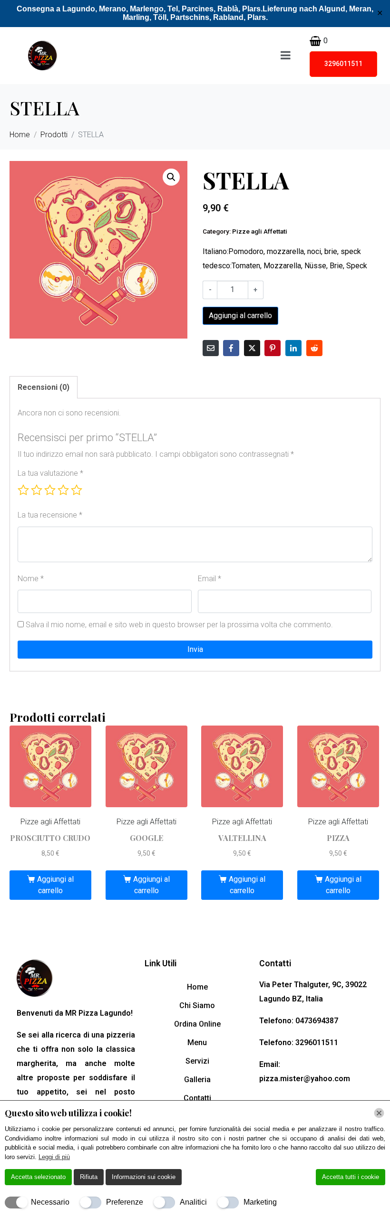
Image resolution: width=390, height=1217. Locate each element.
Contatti (197, 1098)
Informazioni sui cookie (144, 1176)
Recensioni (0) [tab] (43, 387)
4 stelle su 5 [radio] (63, 490)
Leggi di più (54, 1156)
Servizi (197, 1061)
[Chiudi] (379, 1113)
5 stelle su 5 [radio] (76, 490)
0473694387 (316, 1020)
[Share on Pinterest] (272, 348)
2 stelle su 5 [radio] (36, 490)
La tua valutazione (50, 473)
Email (209, 578)
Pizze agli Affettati (259, 231)
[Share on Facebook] (231, 348)
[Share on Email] (211, 348)
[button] (171, 177)
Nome (31, 578)
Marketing (260, 1202)
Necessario (50, 1202)
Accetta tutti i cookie (350, 1176)
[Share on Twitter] (252, 348)
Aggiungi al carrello (240, 315)
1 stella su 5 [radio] (23, 490)
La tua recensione (50, 514)
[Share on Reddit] (314, 348)
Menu (197, 1042)
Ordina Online (197, 1023)
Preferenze (124, 1202)
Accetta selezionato (38, 1176)
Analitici (193, 1202)
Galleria (197, 1079)
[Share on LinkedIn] (293, 348)
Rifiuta (89, 1176)
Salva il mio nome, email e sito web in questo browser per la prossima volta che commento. (179, 624)
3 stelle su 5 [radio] (50, 490)
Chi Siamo (197, 1005)
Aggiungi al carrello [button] (55, 885)
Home (197, 986)
